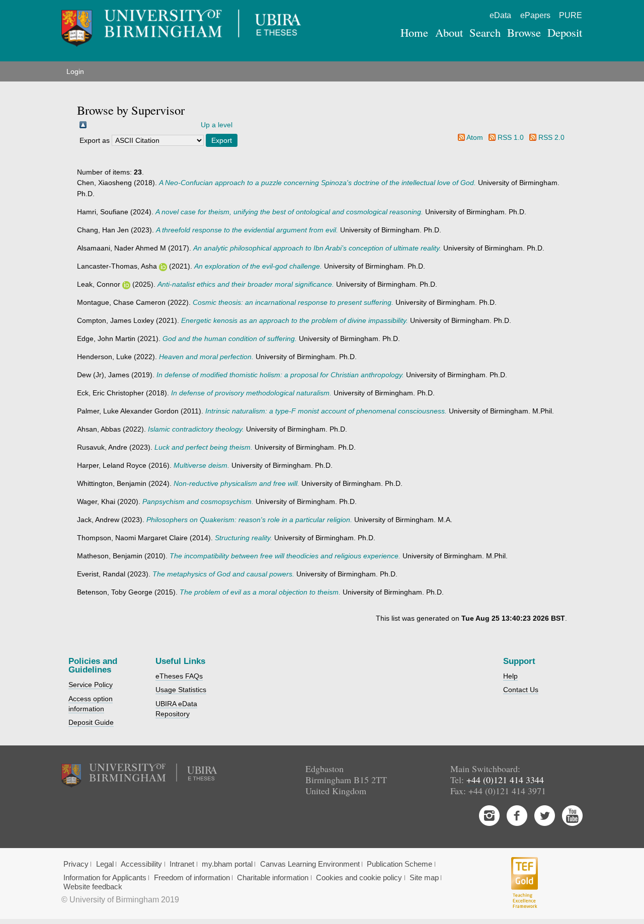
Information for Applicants (104, 878)
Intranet (182, 864)
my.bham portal (227, 864)
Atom (474, 137)
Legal (105, 864)
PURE (570, 15)
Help (510, 676)
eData (500, 15)
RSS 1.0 (511, 137)
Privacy (76, 864)
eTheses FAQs (179, 676)
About (449, 32)
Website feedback (92, 887)
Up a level (216, 125)
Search (485, 32)
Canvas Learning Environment (310, 864)
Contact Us (520, 690)
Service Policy (90, 685)
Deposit (564, 32)
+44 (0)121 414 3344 (505, 780)
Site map (424, 878)
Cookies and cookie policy (359, 878)
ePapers (535, 15)
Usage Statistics (180, 690)
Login (75, 71)
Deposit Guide (91, 722)
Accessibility (141, 864)
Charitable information (272, 878)
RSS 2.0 (551, 137)
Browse (524, 32)
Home (414, 32)
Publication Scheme (399, 864)
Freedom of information (192, 878)
